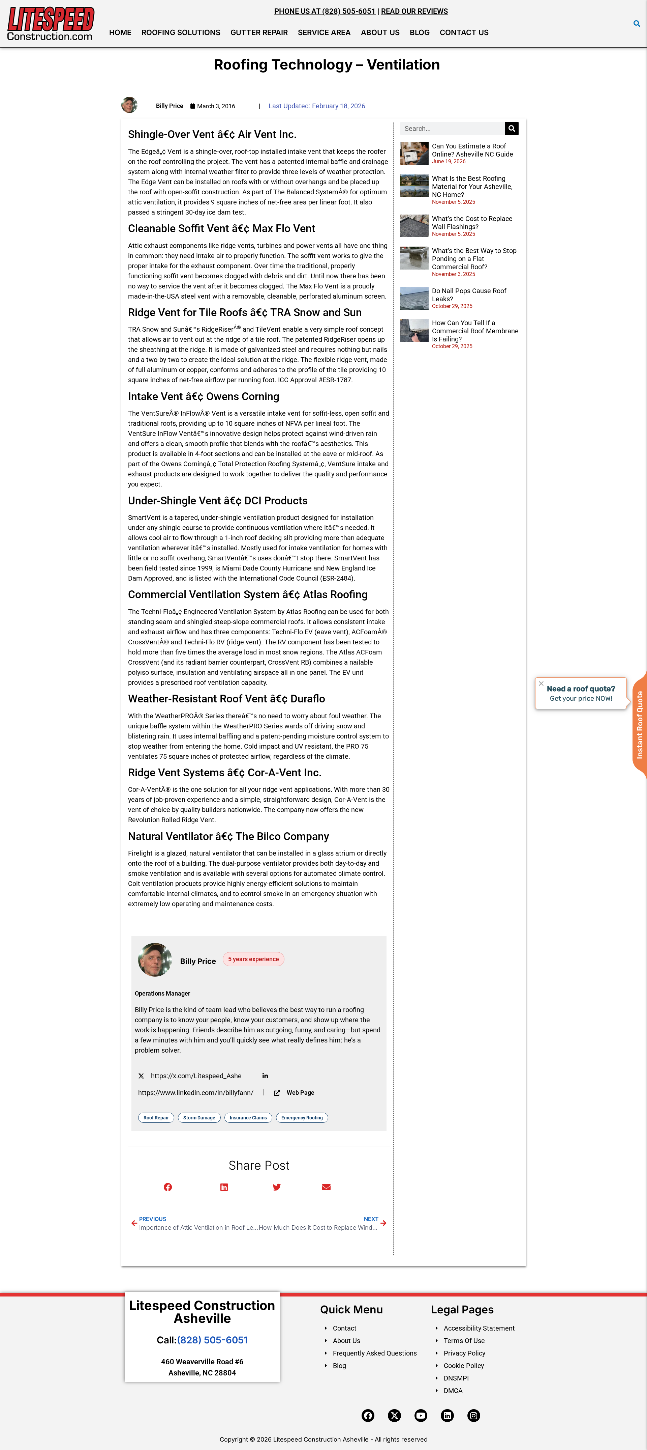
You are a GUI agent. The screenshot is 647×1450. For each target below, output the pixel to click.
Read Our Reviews (414, 11)
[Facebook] (368, 1415)
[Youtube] (420, 1415)
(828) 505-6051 (212, 1340)
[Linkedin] (447, 1415)
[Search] (512, 128)
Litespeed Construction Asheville (202, 1312)
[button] (637, 23)
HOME (120, 32)
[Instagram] (473, 1415)
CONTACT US (464, 32)
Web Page (300, 1092)
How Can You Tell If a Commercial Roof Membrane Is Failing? (475, 331)
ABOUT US (380, 32)
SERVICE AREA (324, 32)
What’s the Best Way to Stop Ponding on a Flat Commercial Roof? (474, 259)
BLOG (420, 32)
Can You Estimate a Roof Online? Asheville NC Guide (472, 150)
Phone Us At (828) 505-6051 (325, 11)
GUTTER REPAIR (259, 32)
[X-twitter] (394, 1415)
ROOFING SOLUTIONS (181, 32)
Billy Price (169, 105)
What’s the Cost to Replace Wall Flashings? (472, 223)
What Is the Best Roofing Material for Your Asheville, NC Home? (472, 186)
